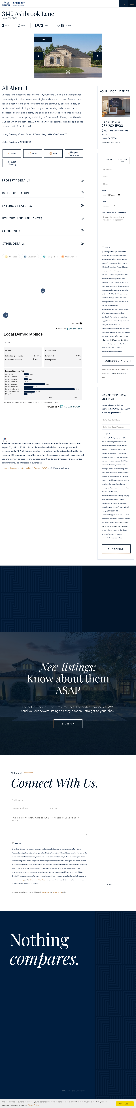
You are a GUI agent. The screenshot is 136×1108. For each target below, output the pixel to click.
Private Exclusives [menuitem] (76, 1023)
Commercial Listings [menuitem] (19, 1038)
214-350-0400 (26, 978)
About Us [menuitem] (101, 1008)
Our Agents (115, 142)
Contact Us (106, 142)
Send (110, 884)
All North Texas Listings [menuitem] (20, 1012)
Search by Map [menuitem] (16, 1046)
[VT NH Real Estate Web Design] (116, 1093)
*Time (104, 201)
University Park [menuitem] (44, 1035)
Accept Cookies (125, 1103)
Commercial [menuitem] (73, 1031)
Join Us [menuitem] (100, 1015)
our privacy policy (18, 880)
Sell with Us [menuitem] (73, 1008)
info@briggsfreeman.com (69, 978)
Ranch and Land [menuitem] (17, 1031)
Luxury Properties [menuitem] (18, 1023)
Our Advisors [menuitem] (103, 1012)
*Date (104, 190)
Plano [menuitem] (40, 1023)
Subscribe (116, 549)
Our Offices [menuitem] (102, 1019)
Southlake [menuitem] (42, 1031)
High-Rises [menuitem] (14, 1027)
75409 (44, 468)
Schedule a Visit (122, 160)
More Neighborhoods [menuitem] (47, 1038)
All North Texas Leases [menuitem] (20, 1054)
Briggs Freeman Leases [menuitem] (20, 1050)
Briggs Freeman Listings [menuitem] (20, 1008)
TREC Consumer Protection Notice (21, 1080)
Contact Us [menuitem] (102, 1027)
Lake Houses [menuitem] (15, 1035)
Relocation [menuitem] (73, 1027)
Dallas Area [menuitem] (15, 1015)
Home (4, 468)
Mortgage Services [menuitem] (76, 1035)
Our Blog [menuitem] (101, 1023)
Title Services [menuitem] (74, 1038)
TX (21, 468)
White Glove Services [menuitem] (80, 1019)
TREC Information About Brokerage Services (51, 1080)
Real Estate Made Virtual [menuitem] (79, 1042)
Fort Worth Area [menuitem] (17, 1019)
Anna (36, 468)
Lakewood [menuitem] (42, 1015)
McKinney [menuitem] (42, 1019)
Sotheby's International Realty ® (19, 1071)
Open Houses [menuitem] (16, 1042)
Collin (28, 468)
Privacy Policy (110, 373)
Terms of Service (121, 373)
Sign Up (68, 723)
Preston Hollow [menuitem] (45, 1027)
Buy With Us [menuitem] (76, 1015)
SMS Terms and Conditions (119, 340)
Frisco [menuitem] (40, 1008)
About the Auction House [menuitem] (108, 1031)
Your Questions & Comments (114, 212)
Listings (13, 468)
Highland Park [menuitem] (44, 1012)
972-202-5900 (112, 125)
